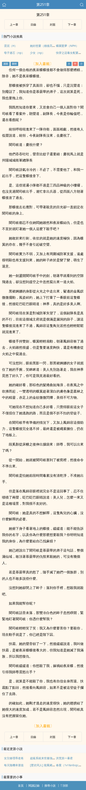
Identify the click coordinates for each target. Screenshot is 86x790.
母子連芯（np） (14, 53)
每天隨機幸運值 (14, 765)
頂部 (65, 785)
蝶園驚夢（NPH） (67, 46)
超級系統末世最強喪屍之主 (47, 758)
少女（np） (37, 53)
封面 (52, 24)
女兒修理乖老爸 (14, 758)
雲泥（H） (10, 46)
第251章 (43, 4)
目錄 (33, 24)
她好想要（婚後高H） (43, 46)
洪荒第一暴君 (64, 758)
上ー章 (14, 24)
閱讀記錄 (34, 785)
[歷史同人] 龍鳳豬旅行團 (45, 765)
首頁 (21, 785)
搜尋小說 (50, 785)
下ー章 (72, 24)
